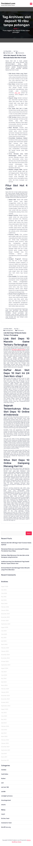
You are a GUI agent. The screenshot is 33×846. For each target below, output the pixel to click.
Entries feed (5, 818)
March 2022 (4, 736)
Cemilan (3, 770)
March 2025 (4, 644)
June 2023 (4, 716)
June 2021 (4, 753)
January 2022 (5, 743)
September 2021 (5, 750)
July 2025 (4, 631)
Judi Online (8, 53)
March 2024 (4, 685)
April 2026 (4, 600)
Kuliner (3, 778)
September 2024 (5, 665)
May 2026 (3, 596)
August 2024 (4, 668)
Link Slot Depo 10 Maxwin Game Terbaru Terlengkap (15, 334)
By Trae (16, 51)
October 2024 (5, 661)
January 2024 (5, 692)
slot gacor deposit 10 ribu (18, 349)
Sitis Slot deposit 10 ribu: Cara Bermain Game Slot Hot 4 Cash (15, 57)
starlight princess (7, 796)
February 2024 (5, 688)
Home (15, 28)
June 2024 (4, 675)
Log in (3, 814)
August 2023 (4, 709)
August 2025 (4, 627)
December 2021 (5, 746)
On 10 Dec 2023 (8, 328)
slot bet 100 (5, 787)
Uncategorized (9, 330)
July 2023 (4, 712)
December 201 (5, 760)
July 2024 (4, 671)
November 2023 (5, 699)
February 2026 (5, 607)
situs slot (17, 92)
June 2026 (4, 593)
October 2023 (5, 702)
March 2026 (4, 603)
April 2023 (4, 723)
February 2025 (5, 648)
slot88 (3, 791)
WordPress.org (6, 827)
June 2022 (4, 729)
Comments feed (6, 823)
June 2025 (4, 634)
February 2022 (5, 740)
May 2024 (3, 678)
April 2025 (4, 641)
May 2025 (3, 637)
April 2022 (4, 733)
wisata (3, 804)
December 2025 (5, 613)
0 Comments (20, 53)
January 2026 (5, 610)
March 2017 (4, 757)
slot (12, 53)
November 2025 (5, 617)
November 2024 (5, 658)
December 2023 (5, 695)
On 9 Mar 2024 (7, 51)
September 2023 (5, 706)
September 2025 (5, 624)
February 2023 (5, 726)
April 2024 (4, 682)
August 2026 (4, 586)
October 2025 (5, 620)
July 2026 (4, 590)
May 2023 (3, 719)
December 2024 (5, 654)
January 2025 (5, 651)
